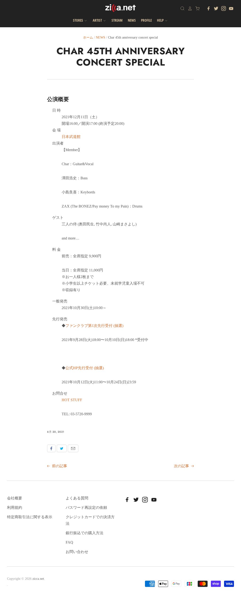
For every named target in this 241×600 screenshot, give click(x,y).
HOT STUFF (72, 400)
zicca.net (38, 578)
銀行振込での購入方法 (84, 533)
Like (51, 448)
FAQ (69, 542)
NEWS (132, 20)
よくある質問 (77, 498)
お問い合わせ (77, 552)
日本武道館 (71, 137)
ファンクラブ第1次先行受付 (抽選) (94, 326)
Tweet (62, 448)
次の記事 (182, 466)
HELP (160, 20)
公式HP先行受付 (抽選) (84, 368)
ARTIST (98, 20)
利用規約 (14, 508)
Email (73, 448)
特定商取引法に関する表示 (29, 517)
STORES (78, 20)
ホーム (88, 37)
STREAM (117, 20)
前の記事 (59, 466)
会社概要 (14, 498)
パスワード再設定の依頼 (86, 508)
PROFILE (146, 20)
